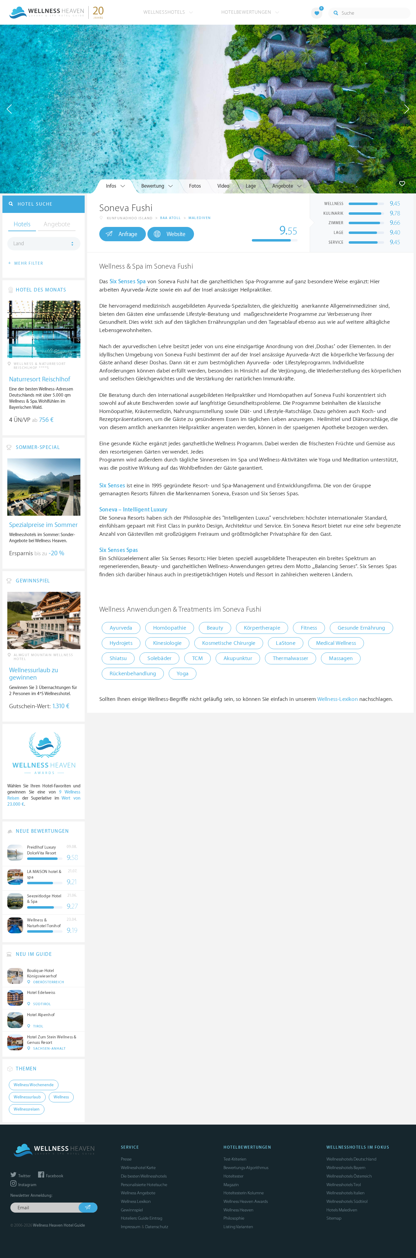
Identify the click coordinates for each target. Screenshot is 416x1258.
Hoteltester (233, 1176)
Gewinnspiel (132, 1210)
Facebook (54, 1176)
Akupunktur (238, 658)
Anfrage (127, 234)
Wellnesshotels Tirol (343, 1184)
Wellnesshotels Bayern (345, 1167)
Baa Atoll (170, 218)
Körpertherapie (262, 628)
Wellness (61, 1097)
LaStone (285, 643)
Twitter (24, 1176)
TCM (197, 658)
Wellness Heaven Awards (246, 1201)
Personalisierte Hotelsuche (144, 1184)
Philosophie (234, 1218)
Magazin (231, 1184)
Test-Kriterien (235, 1159)
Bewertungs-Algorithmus (246, 1167)
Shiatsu (118, 658)
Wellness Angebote (138, 1193)
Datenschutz (156, 1226)
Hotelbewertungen (247, 12)
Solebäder (159, 658)
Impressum (130, 1226)
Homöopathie (169, 628)
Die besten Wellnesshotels (144, 1176)
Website (176, 234)
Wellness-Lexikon (337, 699)
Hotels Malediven (341, 1210)
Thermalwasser (290, 658)
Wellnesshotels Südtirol (347, 1201)
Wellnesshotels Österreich (349, 1176)
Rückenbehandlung (133, 673)
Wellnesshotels (165, 12)
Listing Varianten (238, 1226)
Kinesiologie (167, 643)
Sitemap (333, 1218)
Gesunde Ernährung (361, 628)
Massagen (341, 658)
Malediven (200, 218)
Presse (126, 1159)
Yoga (183, 673)
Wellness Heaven (238, 1210)
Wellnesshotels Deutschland (351, 1159)
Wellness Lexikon (136, 1201)
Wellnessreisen (27, 1109)
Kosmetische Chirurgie (228, 643)
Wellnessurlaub (27, 1097)
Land (18, 244)
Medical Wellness (336, 643)
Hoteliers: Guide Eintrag (141, 1218)
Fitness (309, 628)
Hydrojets (121, 643)
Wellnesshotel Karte (138, 1167)
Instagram (26, 1184)
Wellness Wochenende (34, 1085)
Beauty (215, 628)
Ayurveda (121, 628)
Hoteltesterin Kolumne (244, 1193)
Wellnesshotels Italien (345, 1193)
